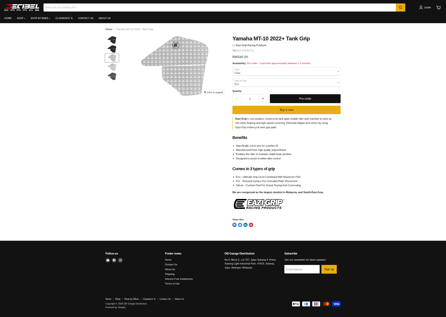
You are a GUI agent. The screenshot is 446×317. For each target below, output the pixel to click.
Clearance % (64, 18)
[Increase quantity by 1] (263, 98)
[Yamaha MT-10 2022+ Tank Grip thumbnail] (112, 40)
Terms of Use (172, 283)
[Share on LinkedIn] (245, 225)
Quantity (236, 91)
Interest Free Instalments (179, 278)
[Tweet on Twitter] (240, 225)
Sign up (329, 269)
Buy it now (286, 109)
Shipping (170, 274)
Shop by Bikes (40, 18)
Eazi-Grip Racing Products (251, 45)
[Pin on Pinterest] (251, 225)
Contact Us (85, 18)
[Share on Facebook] (234, 225)
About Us (104, 18)
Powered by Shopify (115, 307)
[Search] (400, 7)
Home (8, 18)
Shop (20, 18)
